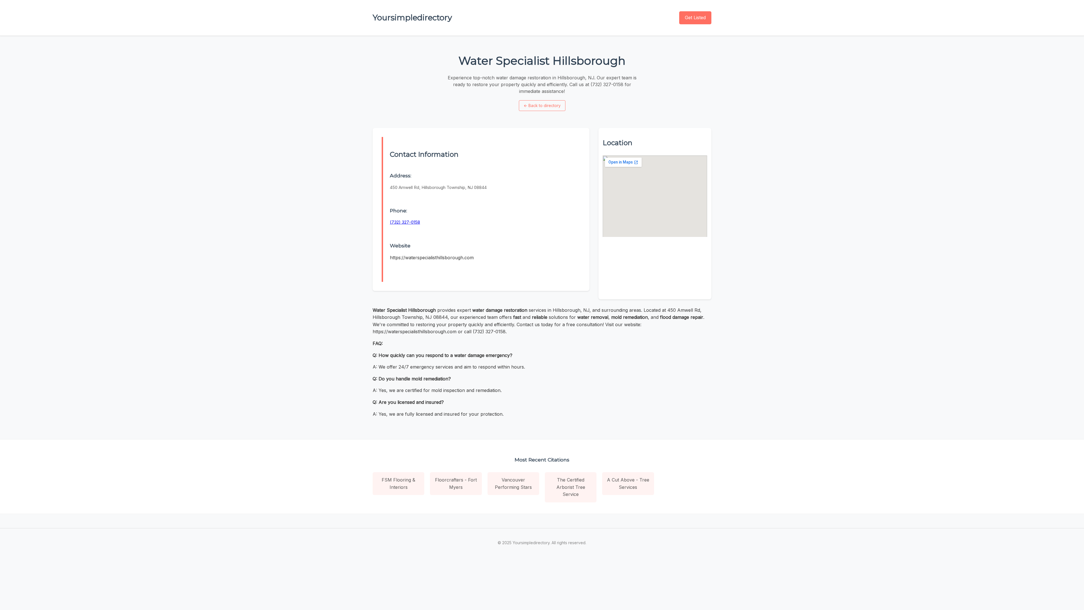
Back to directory (542, 105)
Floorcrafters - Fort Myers (456, 483)
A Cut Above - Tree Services (628, 483)
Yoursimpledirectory (412, 17)
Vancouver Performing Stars (513, 483)
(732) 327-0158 (405, 222)
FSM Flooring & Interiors (398, 483)
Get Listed (695, 17)
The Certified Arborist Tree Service (570, 487)
